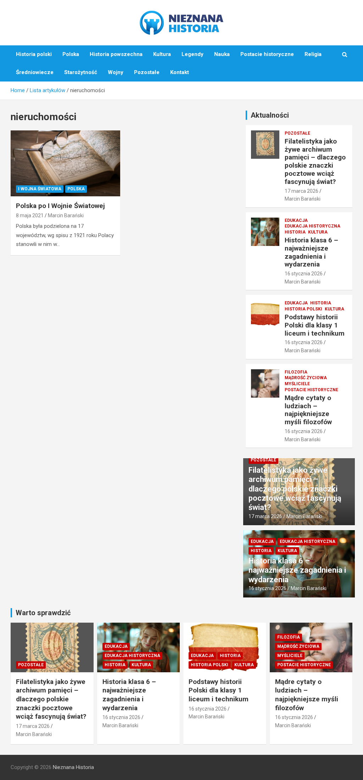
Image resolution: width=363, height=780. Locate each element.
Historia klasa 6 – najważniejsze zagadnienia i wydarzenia (311, 252)
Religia (313, 54)
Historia (295, 232)
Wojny (115, 72)
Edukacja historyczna (312, 226)
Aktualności (270, 115)
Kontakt (179, 72)
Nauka (222, 54)
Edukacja (296, 220)
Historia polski (34, 54)
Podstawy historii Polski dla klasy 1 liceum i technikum (315, 325)
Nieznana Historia (73, 767)
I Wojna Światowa (39, 188)
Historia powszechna (116, 54)
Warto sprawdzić (43, 612)
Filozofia (296, 372)
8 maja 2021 (30, 215)
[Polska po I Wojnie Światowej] (65, 163)
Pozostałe (147, 72)
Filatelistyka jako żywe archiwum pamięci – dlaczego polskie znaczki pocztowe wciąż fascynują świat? (315, 161)
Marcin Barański (66, 215)
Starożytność (80, 72)
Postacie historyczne (267, 54)
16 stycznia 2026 (304, 273)
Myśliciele (297, 383)
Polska (70, 54)
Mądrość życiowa (306, 377)
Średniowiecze (35, 72)
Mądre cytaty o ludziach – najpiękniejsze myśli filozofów (308, 410)
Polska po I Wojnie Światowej (60, 206)
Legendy (192, 54)
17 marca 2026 (301, 191)
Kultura (162, 54)
